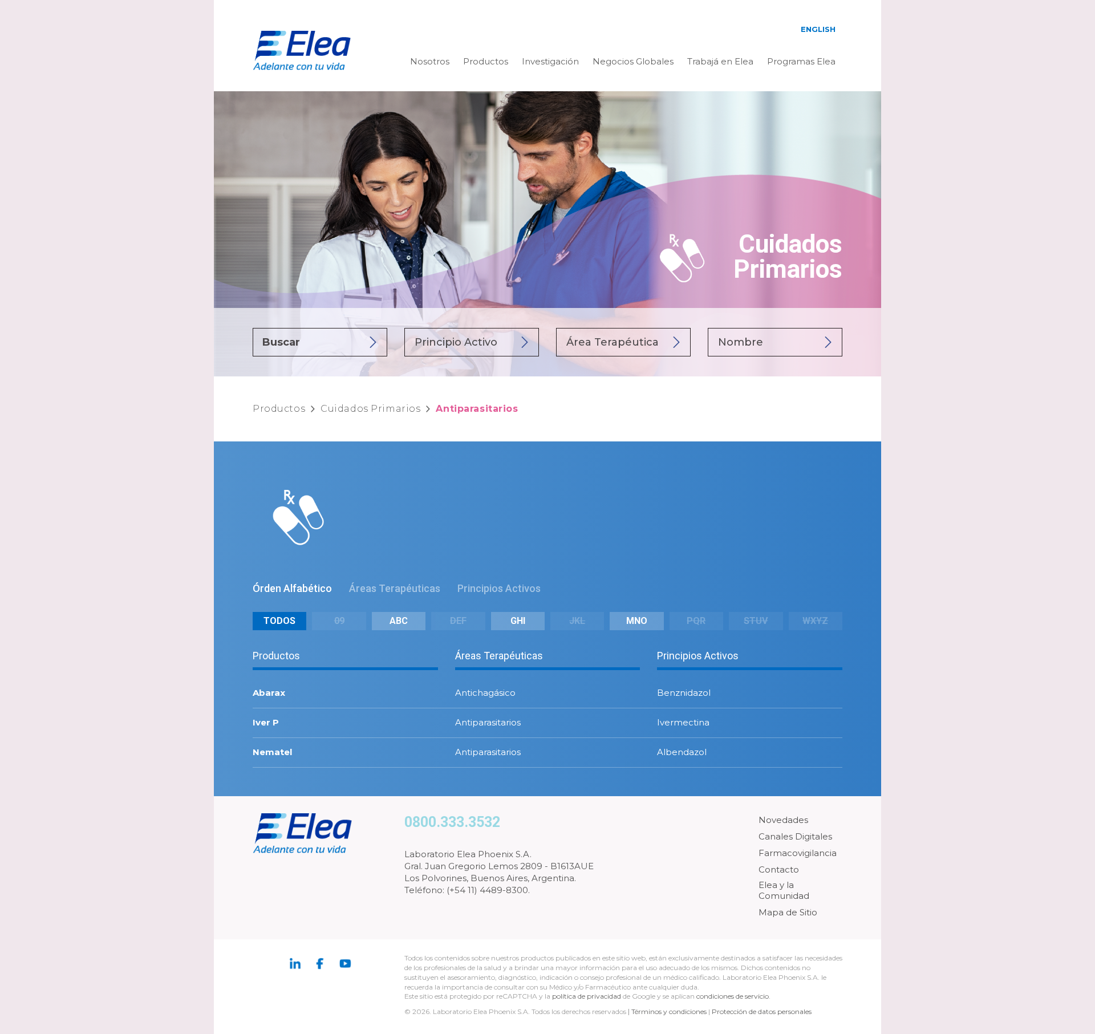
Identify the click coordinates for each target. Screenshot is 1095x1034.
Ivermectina (683, 722)
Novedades (783, 819)
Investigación (550, 61)
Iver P (266, 722)
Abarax (269, 692)
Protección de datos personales (762, 1011)
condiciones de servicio (732, 996)
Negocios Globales (633, 61)
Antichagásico (485, 692)
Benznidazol (684, 692)
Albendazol (682, 752)
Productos (485, 61)
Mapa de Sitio (788, 912)
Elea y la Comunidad (784, 890)
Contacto (779, 869)
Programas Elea (801, 61)
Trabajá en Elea (720, 61)
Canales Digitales (795, 836)
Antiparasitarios (488, 722)
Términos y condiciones (669, 1011)
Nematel (272, 752)
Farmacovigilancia (798, 853)
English (818, 29)
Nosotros (429, 61)
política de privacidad (587, 996)
